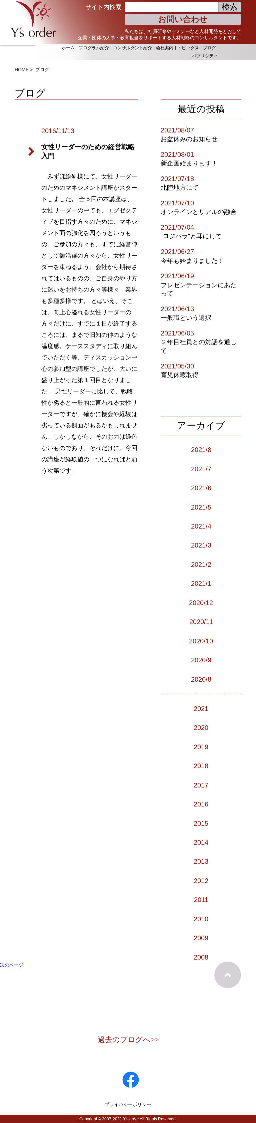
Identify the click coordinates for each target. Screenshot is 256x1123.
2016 (201, 804)
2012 (201, 880)
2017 (201, 785)
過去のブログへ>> (128, 1039)
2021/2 (201, 564)
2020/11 (201, 621)
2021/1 (201, 583)
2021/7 (201, 469)
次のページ (11, 965)
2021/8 (201, 449)
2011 (201, 899)
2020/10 (201, 641)
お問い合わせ (183, 19)
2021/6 (201, 488)
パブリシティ (205, 56)
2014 (201, 842)
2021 (201, 708)
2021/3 (201, 545)
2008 (201, 957)
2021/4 (201, 526)
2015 (201, 823)
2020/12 (201, 602)
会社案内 (164, 48)
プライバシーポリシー (128, 1104)
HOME (22, 69)
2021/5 (201, 507)
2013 (201, 861)
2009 (201, 938)
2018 (201, 766)
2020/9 (201, 660)
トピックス (188, 48)
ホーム (68, 48)
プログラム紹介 (94, 48)
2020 (201, 727)
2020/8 (201, 679)
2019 (201, 747)
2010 (201, 919)
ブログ (209, 48)
